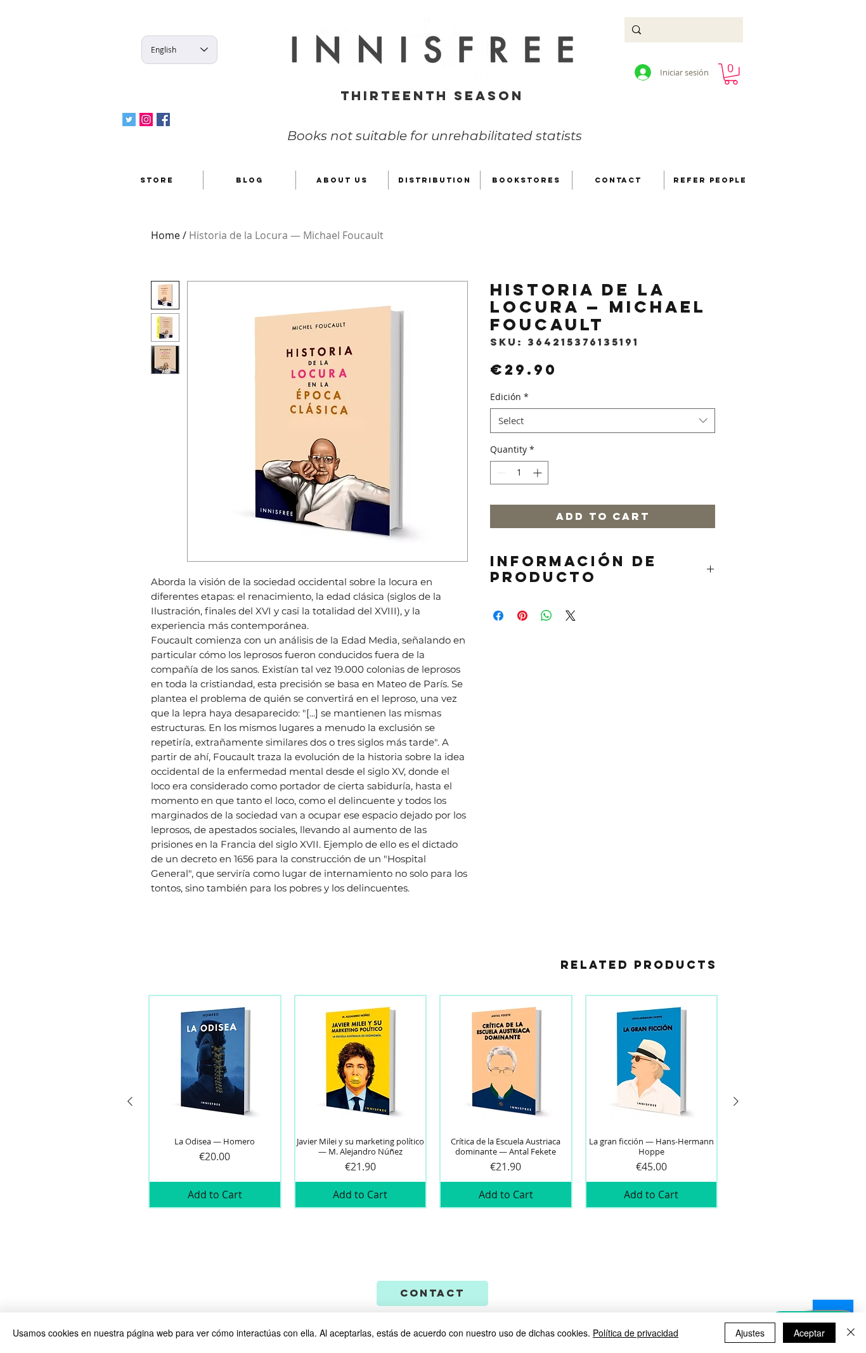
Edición (509, 397)
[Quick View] (215, 1061)
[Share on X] (570, 615)
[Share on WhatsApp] (546, 615)
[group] (433, 1102)
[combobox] (602, 420)
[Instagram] (146, 119)
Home (165, 235)
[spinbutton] (519, 473)
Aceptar (809, 1332)
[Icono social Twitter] (129, 119)
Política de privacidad (635, 1332)
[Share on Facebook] (498, 615)
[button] (731, 74)
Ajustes (750, 1332)
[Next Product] (736, 1101)
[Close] (850, 1333)
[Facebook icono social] (163, 119)
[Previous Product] (130, 1101)
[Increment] (538, 473)
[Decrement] (500, 473)
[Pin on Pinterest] (522, 615)
